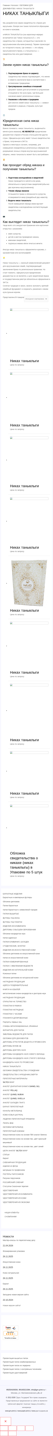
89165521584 (24, 1390)
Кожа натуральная (11, 1273)
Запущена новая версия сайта (16, 1295)
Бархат (6, 1284)
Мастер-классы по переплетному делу (19, 1240)
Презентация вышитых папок (15, 1358)
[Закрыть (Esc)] (4, 1428)
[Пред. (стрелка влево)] (4, 1433)
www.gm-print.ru (10, 1411)
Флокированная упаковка (14, 1251)
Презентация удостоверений (15, 1373)
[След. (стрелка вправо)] (12, 1433)
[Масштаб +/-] (29, 1428)
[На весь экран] (21, 1428)
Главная (6, 5)
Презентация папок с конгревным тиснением (22, 1369)
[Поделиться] (12, 1428)
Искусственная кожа (11, 1262)
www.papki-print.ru (24, 1411)
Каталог (14, 5)
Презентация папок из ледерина (16, 1365)
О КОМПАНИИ (10, 1217)
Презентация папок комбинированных (19, 1362)
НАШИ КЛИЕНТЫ (12, 1213)
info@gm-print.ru (38, 1390)
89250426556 (12, 1390)
